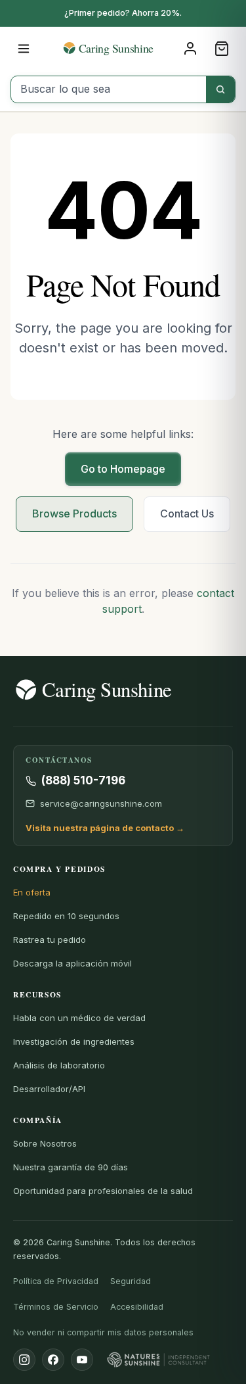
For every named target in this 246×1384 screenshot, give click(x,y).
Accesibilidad (136, 1307)
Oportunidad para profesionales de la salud (103, 1190)
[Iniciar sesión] (190, 48)
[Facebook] (53, 1359)
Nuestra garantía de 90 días (70, 1167)
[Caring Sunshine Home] (123, 48)
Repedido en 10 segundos (66, 916)
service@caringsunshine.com (101, 803)
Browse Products (74, 513)
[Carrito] (222, 48)
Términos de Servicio (55, 1307)
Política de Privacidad (55, 1281)
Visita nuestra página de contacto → (105, 828)
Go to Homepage (123, 468)
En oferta (32, 892)
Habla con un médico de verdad (79, 1018)
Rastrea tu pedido (49, 939)
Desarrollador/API (49, 1089)
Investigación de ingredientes (73, 1041)
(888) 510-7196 (83, 780)
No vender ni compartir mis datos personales (103, 1332)
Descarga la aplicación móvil (72, 963)
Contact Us (187, 513)
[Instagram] (24, 1359)
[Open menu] (23, 49)
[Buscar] (220, 89)
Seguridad (130, 1281)
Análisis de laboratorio (59, 1065)
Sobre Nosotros (45, 1143)
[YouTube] (82, 1359)
